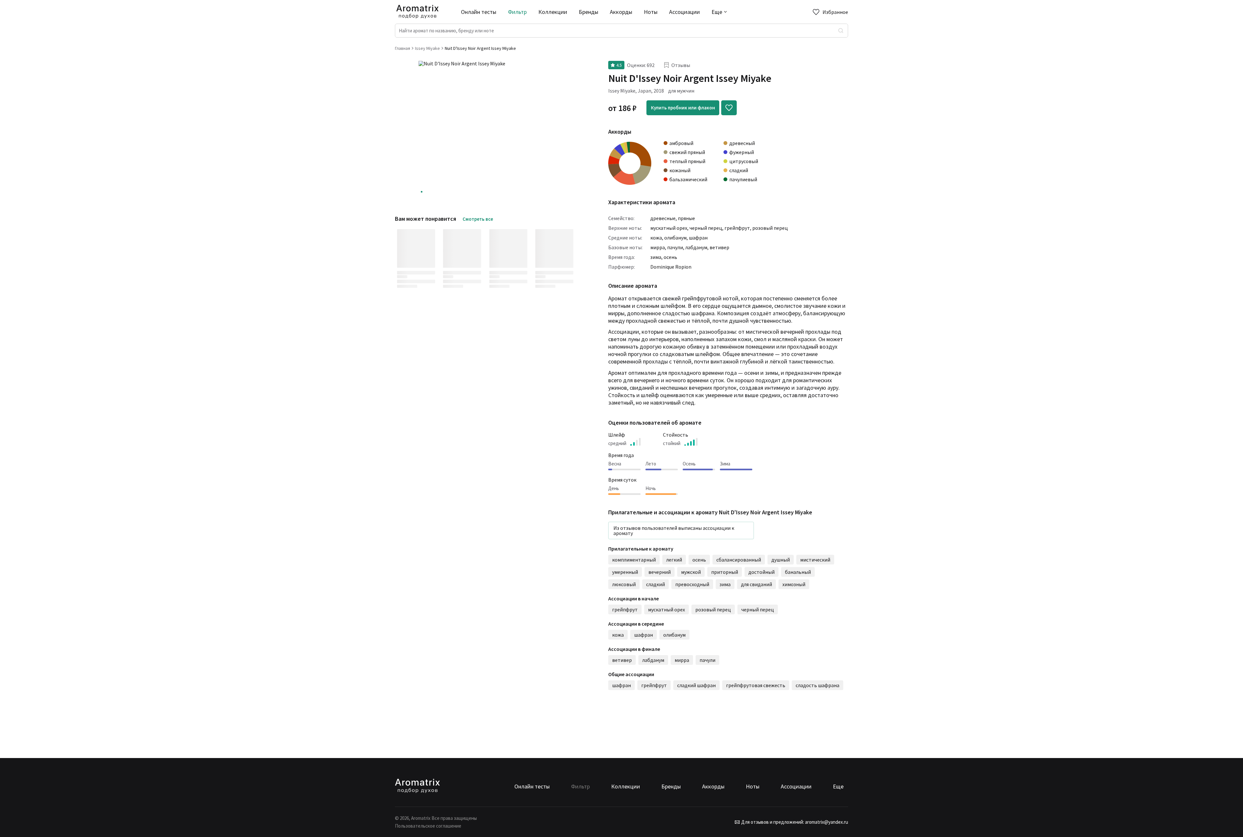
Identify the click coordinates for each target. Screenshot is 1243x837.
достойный (761, 572)
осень (670, 257)
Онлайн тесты (478, 12)
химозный (793, 584)
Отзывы (680, 65)
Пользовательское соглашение (428, 826)
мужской (691, 572)
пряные (686, 218)
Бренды (588, 12)
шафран (698, 237)
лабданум (696, 247)
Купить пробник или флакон (683, 108)
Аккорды (621, 12)
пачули (675, 247)
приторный (724, 572)
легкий (674, 559)
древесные (663, 218)
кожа (656, 237)
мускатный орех (668, 228)
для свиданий (756, 584)
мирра (657, 247)
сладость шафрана (817, 685)
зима (655, 257)
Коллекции (552, 12)
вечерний (659, 572)
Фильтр (517, 12)
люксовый (624, 584)
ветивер (719, 247)
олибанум (675, 237)
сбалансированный (738, 559)
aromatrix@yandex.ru (826, 822)
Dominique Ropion (670, 266)
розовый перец (770, 228)
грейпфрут (737, 228)
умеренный (625, 572)
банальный (798, 572)
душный (780, 559)
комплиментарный (634, 559)
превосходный (692, 584)
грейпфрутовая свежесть (755, 685)
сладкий (655, 584)
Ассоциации (684, 12)
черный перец (705, 228)
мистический (815, 559)
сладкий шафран (696, 685)
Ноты (650, 12)
